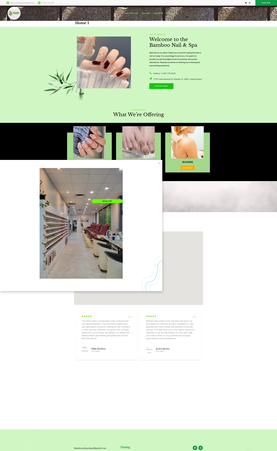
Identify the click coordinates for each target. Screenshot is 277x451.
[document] (138, 225)
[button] (159, 163)
